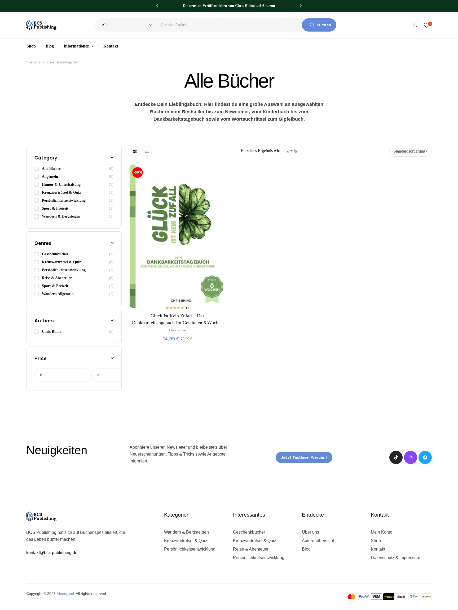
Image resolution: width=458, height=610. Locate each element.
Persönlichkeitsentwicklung (64, 200)
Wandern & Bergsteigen (61, 216)
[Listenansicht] (147, 151)
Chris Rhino (177, 330)
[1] (427, 25)
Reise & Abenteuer (57, 278)
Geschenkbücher (55, 254)
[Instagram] (410, 457)
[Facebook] (425, 457)
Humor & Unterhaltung (61, 185)
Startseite (33, 62)
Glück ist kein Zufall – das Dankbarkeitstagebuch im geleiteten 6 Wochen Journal (177, 322)
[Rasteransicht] (135, 151)
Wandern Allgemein (58, 294)
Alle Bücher (51, 169)
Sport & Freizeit (55, 208)
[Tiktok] (396, 457)
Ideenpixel (65, 593)
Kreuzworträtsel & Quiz (61, 192)
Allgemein (50, 177)
